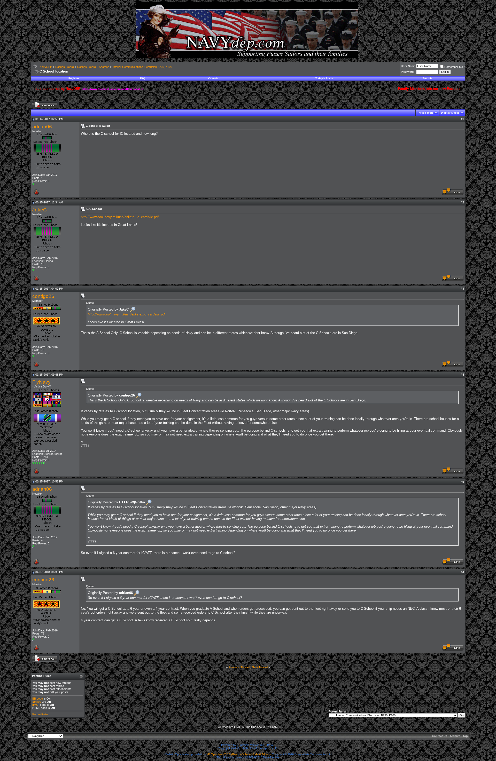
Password (407, 71)
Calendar (214, 78)
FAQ (142, 78)
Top (465, 736)
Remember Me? (454, 66)
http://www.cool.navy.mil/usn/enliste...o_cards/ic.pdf (120, 217)
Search (427, 78)
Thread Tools (425, 112)
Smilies (36, 701)
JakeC (39, 209)
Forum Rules (40, 714)
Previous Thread (239, 667)
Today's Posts (324, 78)
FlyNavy (41, 382)
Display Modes (450, 112)
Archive (455, 736)
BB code (37, 698)
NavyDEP (46, 66)
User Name (408, 66)
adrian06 (42, 126)
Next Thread (260, 667)
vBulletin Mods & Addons (255, 754)
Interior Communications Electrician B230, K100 (142, 66)
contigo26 (43, 296)
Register (73, 78)
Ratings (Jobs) (64, 66)
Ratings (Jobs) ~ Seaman (93, 66)
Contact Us (439, 736)
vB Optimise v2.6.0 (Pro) (222, 754)
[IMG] (35, 704)
